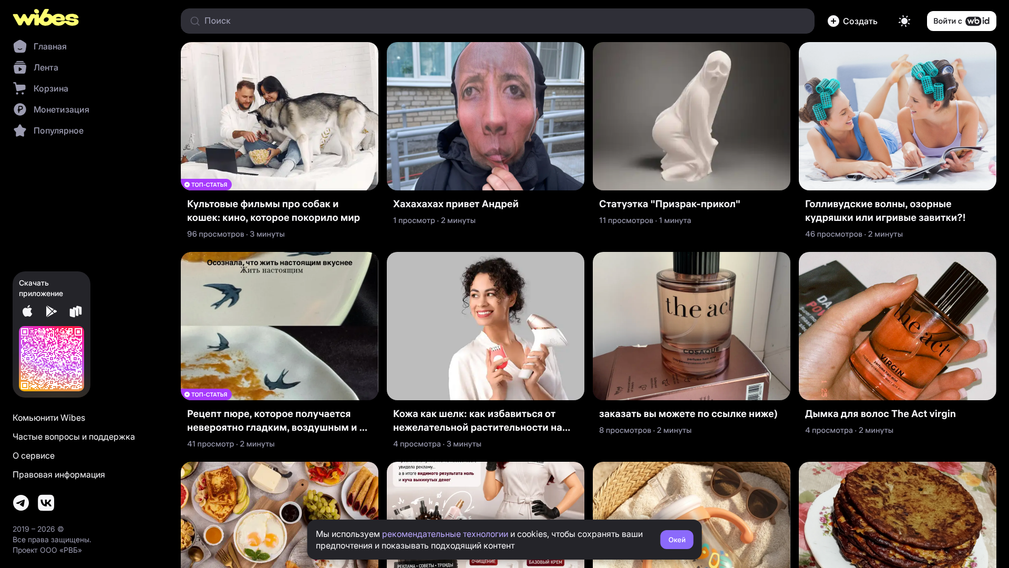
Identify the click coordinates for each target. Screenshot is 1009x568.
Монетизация (61, 109)
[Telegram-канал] (21, 502)
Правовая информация (59, 474)
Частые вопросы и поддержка (74, 436)
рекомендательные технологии (445, 534)
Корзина (51, 88)
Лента (46, 67)
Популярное (59, 130)
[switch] (904, 21)
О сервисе (34, 455)
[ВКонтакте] (46, 502)
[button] (854, 21)
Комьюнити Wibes (49, 417)
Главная (50, 46)
